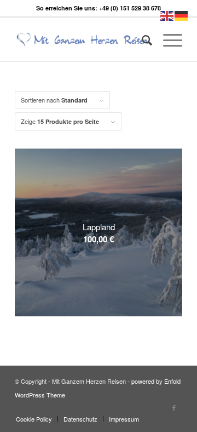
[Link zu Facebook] (174, 407)
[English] (167, 14)
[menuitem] (141, 39)
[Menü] (167, 39)
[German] (182, 14)
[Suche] (141, 39)
